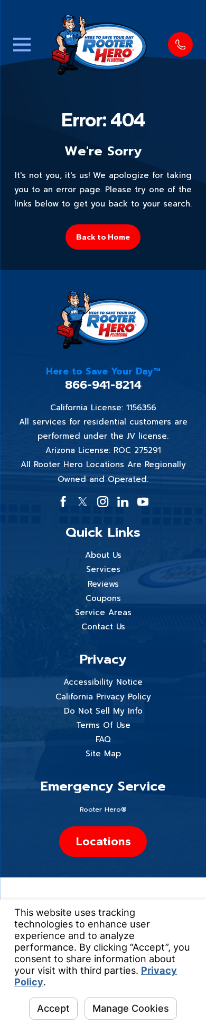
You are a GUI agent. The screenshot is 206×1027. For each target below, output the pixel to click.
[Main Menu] (22, 44)
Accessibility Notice (103, 682)
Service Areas (103, 612)
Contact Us (103, 627)
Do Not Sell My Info (103, 711)
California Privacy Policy (103, 697)
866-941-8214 (103, 385)
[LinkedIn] (122, 501)
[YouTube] (142, 501)
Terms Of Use (103, 725)
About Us (103, 555)
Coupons (103, 598)
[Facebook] (63, 501)
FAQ (103, 739)
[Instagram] (102, 501)
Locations (103, 841)
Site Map (103, 753)
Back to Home (103, 237)
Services (103, 569)
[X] (82, 501)
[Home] (99, 44)
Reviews (103, 584)
